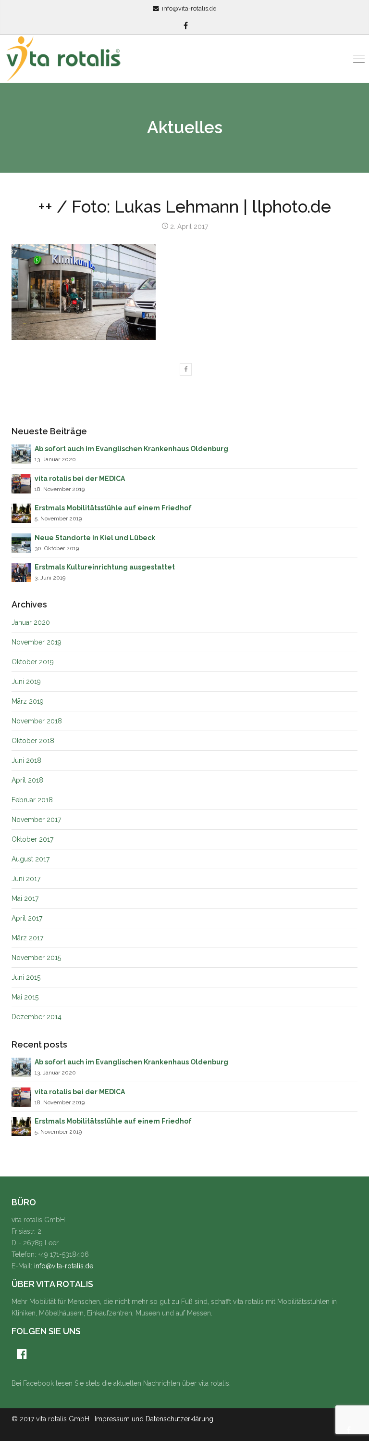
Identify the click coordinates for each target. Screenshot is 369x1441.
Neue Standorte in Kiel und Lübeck (95, 538)
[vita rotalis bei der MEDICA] (21, 483)
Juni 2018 (26, 760)
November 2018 (37, 721)
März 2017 (27, 938)
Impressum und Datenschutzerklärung (154, 1419)
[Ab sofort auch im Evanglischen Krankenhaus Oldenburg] (21, 453)
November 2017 (36, 819)
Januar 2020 (31, 622)
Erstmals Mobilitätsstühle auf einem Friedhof (113, 508)
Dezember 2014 (37, 1017)
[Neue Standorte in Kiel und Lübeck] (21, 542)
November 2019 (37, 642)
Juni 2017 (26, 879)
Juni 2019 (26, 681)
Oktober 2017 (32, 839)
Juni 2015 (26, 977)
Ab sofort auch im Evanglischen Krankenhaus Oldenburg (131, 449)
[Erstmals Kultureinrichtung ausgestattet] (21, 571)
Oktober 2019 (33, 662)
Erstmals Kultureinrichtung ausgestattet (105, 567)
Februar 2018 (32, 800)
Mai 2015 (25, 997)
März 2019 (28, 701)
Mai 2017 (25, 898)
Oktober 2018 (33, 741)
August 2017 (30, 859)
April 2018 (27, 780)
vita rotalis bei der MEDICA (80, 478)
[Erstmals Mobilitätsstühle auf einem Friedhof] (21, 513)
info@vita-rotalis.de (189, 8)
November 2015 (36, 957)
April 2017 (27, 918)
